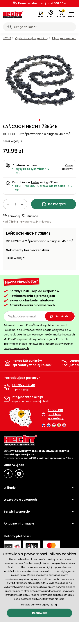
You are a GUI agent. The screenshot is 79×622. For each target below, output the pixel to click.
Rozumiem (39, 613)
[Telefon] (7, 387)
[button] (71, 14)
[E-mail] (7, 399)
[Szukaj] (9, 27)
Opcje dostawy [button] (67, 167)
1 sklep (35, 182)
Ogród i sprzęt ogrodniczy (31, 38)
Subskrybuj (62, 316)
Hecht (7, 38)
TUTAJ (11, 582)
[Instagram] (19, 473)
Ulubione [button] (32, 216)
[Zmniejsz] (8, 204)
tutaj (54, 604)
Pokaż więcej (11, 141)
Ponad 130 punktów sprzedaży (56, 414)
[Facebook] (8, 473)
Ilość (15, 204)
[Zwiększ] (22, 204)
